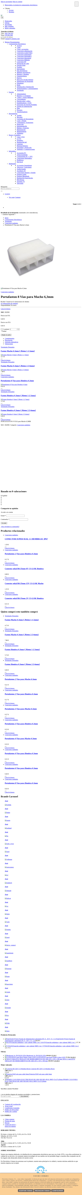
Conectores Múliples (23, 60)
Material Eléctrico (22, 146)
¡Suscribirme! (24, 1096)
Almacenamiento (22, 155)
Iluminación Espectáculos (25, 178)
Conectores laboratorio (24, 58)
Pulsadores (20, 83)
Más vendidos (9, 26)
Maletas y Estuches (23, 128)
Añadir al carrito (6, 335)
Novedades (8, 24)
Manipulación (21, 130)
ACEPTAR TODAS (25, 1190)
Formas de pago (10, 1121)
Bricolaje (19, 117)
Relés (18, 85)
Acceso (11, 10)
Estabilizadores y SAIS (24, 103)
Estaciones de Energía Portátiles (27, 105)
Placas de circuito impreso (25, 79)
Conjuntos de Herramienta (25, 119)
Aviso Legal (8, 1106)
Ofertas (7, 23)
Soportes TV (21, 181)
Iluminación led (22, 142)
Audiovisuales (21, 169)
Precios (7, 1123)
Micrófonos (20, 180)
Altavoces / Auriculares (24, 167)
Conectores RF (21, 62)
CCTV (19, 138)
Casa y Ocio (21, 137)
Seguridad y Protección (24, 147)
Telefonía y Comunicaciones (26, 149)
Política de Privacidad (11, 1110)
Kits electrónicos (22, 71)
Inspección (20, 124)
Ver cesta (11, 197)
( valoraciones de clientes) (9, 303)
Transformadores (22, 112)
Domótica (20, 140)
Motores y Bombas (23, 74)
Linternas (20, 144)
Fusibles (19, 67)
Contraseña (5, 519)
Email (3, 516)
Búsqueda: (4, 187)
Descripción (8, 340)
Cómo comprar (9, 1119)
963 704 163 (9, 33)
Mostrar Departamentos (12, 42)
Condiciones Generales (12, 1108)
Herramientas (13, 113)
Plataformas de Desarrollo (25, 81)
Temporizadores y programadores (27, 88)
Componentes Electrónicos (17, 44)
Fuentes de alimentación (24, 106)
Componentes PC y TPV (25, 156)
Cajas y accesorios (22, 49)
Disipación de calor (23, 63)
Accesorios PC (21, 153)
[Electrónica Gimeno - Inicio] (1, 15)
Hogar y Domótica (15, 135)
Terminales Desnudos (7, 347)
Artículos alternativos (11, 342)
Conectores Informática (24, 56)
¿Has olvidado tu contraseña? (10, 526)
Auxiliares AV (21, 171)
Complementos (9, 338)
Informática (12, 151)
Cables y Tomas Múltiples (25, 97)
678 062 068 (9, 35)
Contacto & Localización (13, 1104)
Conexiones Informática (24, 158)
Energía (11, 92)
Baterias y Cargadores (24, 96)
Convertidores (21, 99)
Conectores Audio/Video (24, 53)
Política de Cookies (11, 1111)
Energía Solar (21, 65)
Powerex (19, 110)
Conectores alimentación (24, 51)
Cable (18, 47)
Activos (19, 45)
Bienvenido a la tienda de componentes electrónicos (21, 5)
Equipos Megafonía (23, 176)
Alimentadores (21, 94)
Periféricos (20, 160)
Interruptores (21, 69)
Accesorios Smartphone (24, 165)
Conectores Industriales (24, 54)
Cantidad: (6, 329)
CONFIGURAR (57, 1190)
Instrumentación (22, 126)
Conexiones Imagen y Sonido (26, 172)
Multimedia (12, 164)
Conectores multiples (7, 292)
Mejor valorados (10, 28)
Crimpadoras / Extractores (25, 122)
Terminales (20, 90)
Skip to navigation (6, 1)
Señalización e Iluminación (25, 87)
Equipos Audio (21, 174)
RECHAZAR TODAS (42, 1190)
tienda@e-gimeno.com (12, 39)
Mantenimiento (21, 131)
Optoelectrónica (22, 76)
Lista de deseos (5, 309)
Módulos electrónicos (23, 72)
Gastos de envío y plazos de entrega (10, 1125)
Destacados (8, 21)
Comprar (17, 197)
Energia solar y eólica (23, 101)
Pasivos (19, 78)
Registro (11, 12)
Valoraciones (9, 344)
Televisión (20, 183)
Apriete (19, 115)
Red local (20, 162)
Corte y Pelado (21, 121)
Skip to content (17, 1)
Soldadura (20, 133)
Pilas (18, 108)
